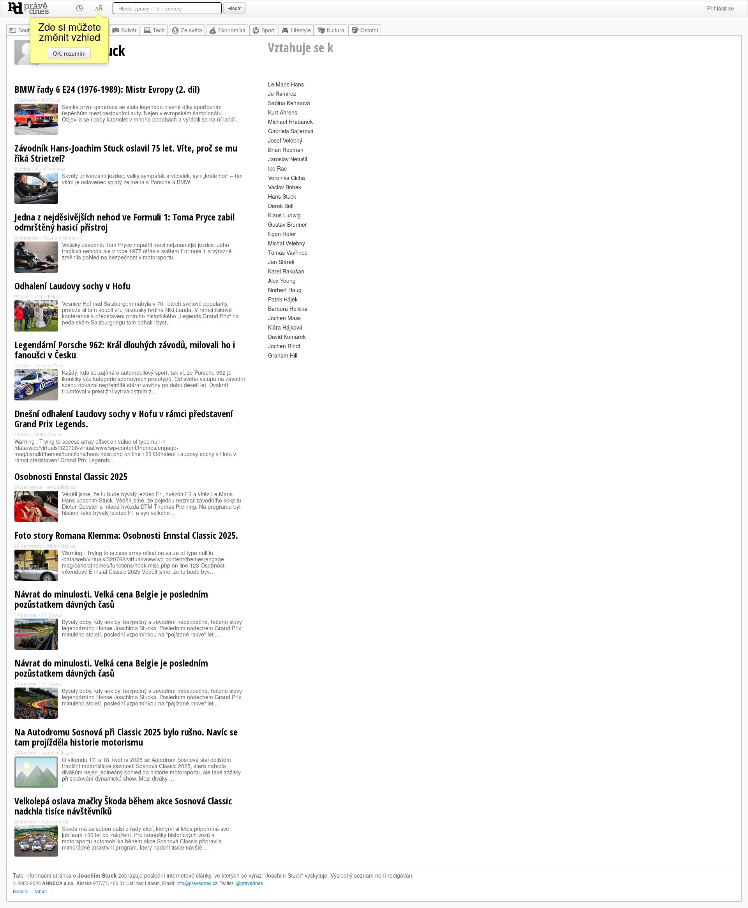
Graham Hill (282, 355)
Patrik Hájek (283, 299)
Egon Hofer (282, 234)
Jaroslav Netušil (287, 159)
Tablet (40, 891)
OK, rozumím (69, 53)
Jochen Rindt (284, 346)
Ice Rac (277, 168)
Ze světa (191, 30)
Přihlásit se (720, 8)
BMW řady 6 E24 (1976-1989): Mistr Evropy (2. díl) (107, 89)
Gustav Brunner (287, 224)
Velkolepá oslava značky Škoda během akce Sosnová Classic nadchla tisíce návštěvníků (123, 805)
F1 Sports (52, 614)
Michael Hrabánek (290, 121)
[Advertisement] (501, 415)
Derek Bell (280, 206)
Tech (159, 30)
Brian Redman (285, 149)
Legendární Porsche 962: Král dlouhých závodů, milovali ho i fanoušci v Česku (124, 349)
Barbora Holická (287, 308)
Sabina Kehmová (289, 103)
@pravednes (249, 883)
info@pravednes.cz (196, 883)
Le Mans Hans (286, 84)
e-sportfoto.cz (48, 296)
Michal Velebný (286, 243)
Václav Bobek (284, 187)
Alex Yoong (282, 280)
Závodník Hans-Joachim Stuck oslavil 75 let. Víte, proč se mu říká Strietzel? (125, 152)
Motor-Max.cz (48, 434)
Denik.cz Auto (49, 365)
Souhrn (27, 30)
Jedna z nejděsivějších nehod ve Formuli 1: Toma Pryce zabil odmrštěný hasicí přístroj (124, 221)
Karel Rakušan (286, 271)
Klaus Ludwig (284, 215)
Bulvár (129, 30)
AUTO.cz (50, 99)
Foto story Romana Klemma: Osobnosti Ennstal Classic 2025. (126, 535)
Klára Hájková (285, 327)
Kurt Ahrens (282, 112)
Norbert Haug (285, 290)
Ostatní (369, 30)
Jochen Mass (284, 318)
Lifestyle (301, 30)
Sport (268, 30)
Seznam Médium (61, 237)
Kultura (335, 30)
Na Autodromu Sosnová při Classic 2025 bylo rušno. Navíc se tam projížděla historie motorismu (126, 736)
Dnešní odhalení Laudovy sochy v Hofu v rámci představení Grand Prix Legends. (123, 418)
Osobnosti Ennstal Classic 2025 (70, 476)
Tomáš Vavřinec (287, 252)
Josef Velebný (285, 140)
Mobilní (20, 891)
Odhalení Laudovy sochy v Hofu (72, 285)
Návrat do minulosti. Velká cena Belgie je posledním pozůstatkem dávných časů (111, 598)
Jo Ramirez (282, 93)
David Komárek (287, 336)
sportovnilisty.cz (57, 752)
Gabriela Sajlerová (291, 131)
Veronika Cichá (286, 178)
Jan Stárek (281, 262)
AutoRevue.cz (50, 168)
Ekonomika (231, 30)
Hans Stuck (282, 196)
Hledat (235, 8)
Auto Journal (54, 821)
